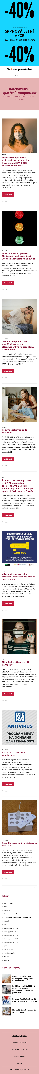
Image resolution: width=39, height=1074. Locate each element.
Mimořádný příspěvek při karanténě (15, 663)
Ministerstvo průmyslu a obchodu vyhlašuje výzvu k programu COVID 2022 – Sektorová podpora (16, 161)
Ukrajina (6, 960)
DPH (5, 907)
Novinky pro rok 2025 (11, 939)
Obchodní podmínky (19, 1042)
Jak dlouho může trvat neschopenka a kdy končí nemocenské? (22, 978)
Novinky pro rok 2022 (11, 928)
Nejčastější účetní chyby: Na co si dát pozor (24, 1011)
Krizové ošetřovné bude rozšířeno (14, 431)
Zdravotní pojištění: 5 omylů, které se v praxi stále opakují (24, 1000)
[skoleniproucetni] (19, 69)
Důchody (7, 910)
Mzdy (5, 925)
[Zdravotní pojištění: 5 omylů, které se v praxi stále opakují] (6, 1000)
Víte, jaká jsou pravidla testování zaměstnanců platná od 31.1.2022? (18, 577)
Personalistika (8, 949)
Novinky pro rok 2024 (11, 935)
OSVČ (5, 946)
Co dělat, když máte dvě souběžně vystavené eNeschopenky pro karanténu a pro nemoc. (18, 345)
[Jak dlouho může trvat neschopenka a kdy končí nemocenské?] (6, 978)
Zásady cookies (19, 1056)
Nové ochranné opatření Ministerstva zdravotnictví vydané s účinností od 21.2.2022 (18, 256)
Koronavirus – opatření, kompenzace (17, 917)
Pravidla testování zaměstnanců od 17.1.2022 (19, 844)
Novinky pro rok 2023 (11, 932)
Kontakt (19, 1063)
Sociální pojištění (9, 953)
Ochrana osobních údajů (19, 1049)
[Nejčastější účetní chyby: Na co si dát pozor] (6, 1011)
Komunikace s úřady (10, 914)
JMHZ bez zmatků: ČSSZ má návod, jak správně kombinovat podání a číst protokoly (23, 989)
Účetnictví (7, 957)
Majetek (6, 921)
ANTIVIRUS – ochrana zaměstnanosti (13, 754)
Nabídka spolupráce (19, 1036)
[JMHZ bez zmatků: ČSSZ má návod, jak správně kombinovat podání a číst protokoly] (6, 989)
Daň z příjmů (8, 903)
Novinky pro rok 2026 (11, 942)
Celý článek (8, 195)
